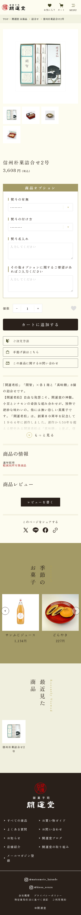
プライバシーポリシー (48, 895)
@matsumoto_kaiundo (43, 879)
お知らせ (14, 838)
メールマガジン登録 (20, 858)
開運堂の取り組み (55, 847)
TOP (5, 18)
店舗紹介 (14, 847)
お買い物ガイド (54, 820)
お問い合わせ (52, 829)
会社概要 (24, 895)
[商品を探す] (15, 908)
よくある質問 (17, 829)
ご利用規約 (59, 899)
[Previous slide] (5, 611)
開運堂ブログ (52, 838)
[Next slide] (76, 611)
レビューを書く (40, 502)
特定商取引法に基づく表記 (32, 899)
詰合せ (35, 18)
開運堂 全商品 (19, 18)
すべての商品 (17, 820)
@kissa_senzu (43, 887)
